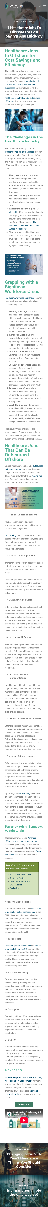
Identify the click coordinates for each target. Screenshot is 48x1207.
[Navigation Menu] (44, 6)
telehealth (13, 212)
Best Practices (24, 21)
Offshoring (10, 535)
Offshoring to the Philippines (18, 945)
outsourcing (24, 793)
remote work (37, 476)
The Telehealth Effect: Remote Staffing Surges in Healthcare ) (24, 225)
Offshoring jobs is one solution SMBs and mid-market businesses (23, 84)
